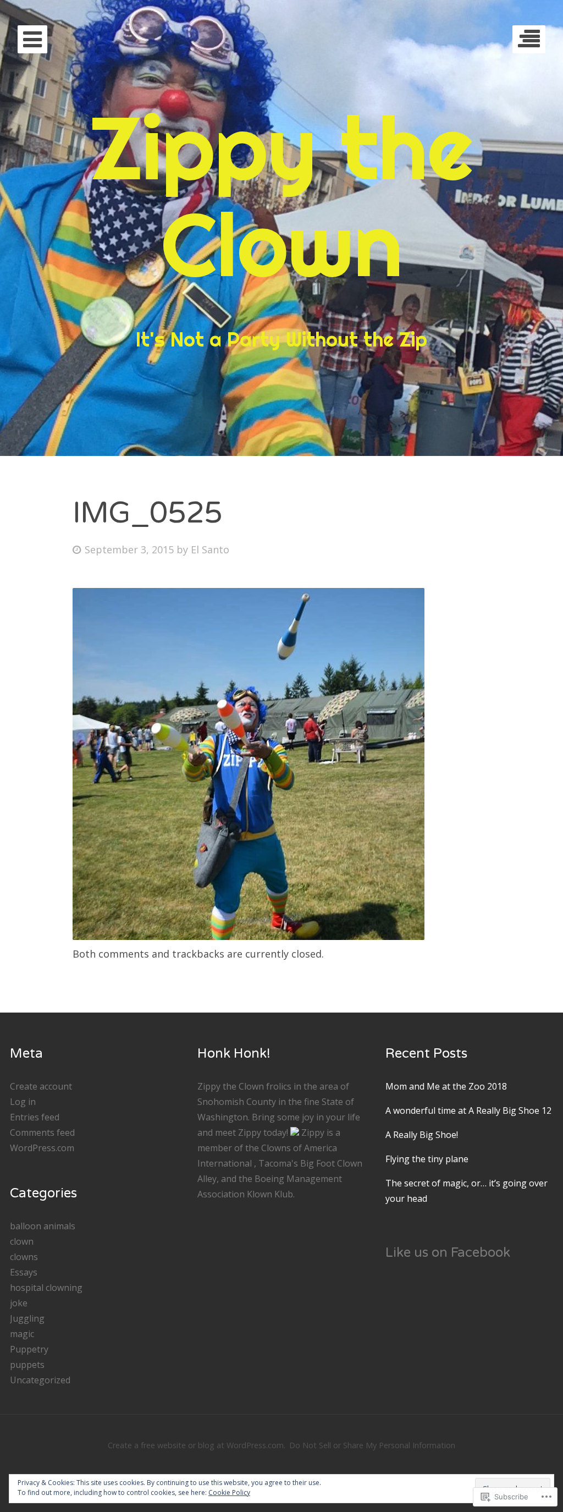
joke (18, 1303)
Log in (23, 1102)
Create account (41, 1086)
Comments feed (42, 1132)
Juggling (27, 1318)
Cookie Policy (229, 1492)
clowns (24, 1257)
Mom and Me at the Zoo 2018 (446, 1086)
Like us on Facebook (447, 1253)
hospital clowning (46, 1288)
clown (22, 1241)
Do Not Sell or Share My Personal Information (372, 1445)
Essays (23, 1272)
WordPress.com (42, 1148)
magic (22, 1334)
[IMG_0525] (248, 936)
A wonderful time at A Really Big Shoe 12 (468, 1110)
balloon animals (42, 1226)
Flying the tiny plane (426, 1159)
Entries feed (34, 1117)
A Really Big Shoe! (421, 1135)
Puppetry (29, 1349)
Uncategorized (40, 1380)
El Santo (210, 549)
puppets (27, 1365)
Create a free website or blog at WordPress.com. (196, 1445)
